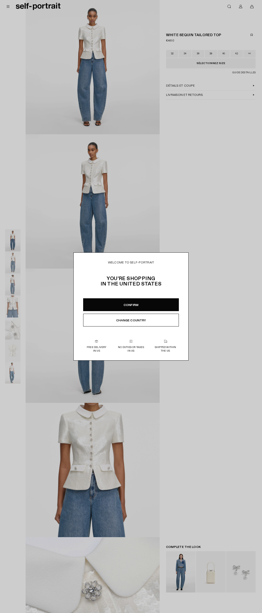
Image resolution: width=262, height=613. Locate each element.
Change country (131, 320)
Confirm (131, 305)
